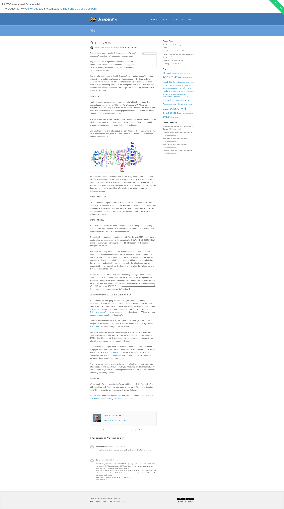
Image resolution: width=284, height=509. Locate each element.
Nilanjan (166, 126)
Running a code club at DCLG (173, 64)
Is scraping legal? (97, 430)
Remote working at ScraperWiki (174, 51)
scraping (167, 113)
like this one (94, 327)
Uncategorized (124, 47)
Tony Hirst (166, 138)
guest (189, 88)
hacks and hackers (171, 91)
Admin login (117, 498)
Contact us (105, 501)
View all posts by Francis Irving (116, 420)
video (172, 117)
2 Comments (133, 47)
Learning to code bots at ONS (173, 60)
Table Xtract (185, 113)
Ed (97, 460)
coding (165, 82)
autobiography (173, 73)
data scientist (186, 82)
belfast (181, 73)
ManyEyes (145, 131)
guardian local (167, 88)
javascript (172, 94)
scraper (189, 104)
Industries (164, 19)
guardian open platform (179, 88)
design (192, 82)
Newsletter (117, 501)
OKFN (178, 97)
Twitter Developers (97, 312)
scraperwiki (178, 108)
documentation (168, 85)
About (190, 19)
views (176, 117)
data (169, 81)
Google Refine (112, 352)
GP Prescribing (186, 85)
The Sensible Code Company (80, 8)
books (182, 77)
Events (176, 85)
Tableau (177, 113)
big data (187, 73)
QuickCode (31, 8)
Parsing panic (100, 42)
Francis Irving (100, 47)
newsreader (167, 97)
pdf (174, 104)
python (178, 104)
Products (154, 19)
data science (178, 82)
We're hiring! (278, 5)
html (167, 94)
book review (171, 77)
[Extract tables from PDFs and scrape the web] (104, 19)
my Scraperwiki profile (112, 114)
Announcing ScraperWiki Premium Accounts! (139, 430)
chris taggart (188, 77)
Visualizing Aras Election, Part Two (118, 399)
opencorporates (184, 96)
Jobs (177, 94)
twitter (166, 116)
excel (179, 85)
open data (169, 100)
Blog (183, 19)
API (164, 73)
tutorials (191, 113)
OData (174, 97)
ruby (185, 104)
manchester (182, 94)
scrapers (166, 109)
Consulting (174, 19)
